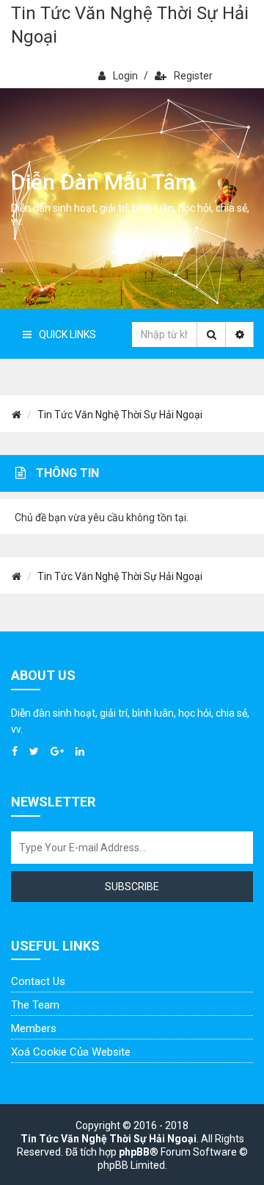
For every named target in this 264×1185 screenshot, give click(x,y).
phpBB (134, 1152)
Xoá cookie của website (71, 1052)
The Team (35, 1005)
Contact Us (38, 981)
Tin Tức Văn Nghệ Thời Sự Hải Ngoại (130, 25)
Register (193, 76)
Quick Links (67, 334)
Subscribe (132, 886)
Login (125, 76)
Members (33, 1028)
